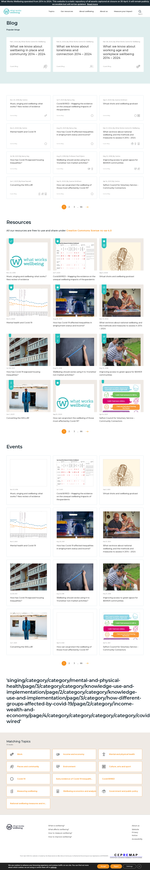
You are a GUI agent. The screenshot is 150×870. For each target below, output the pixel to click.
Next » (87, 207)
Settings (129, 866)
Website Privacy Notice (135, 832)
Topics (51, 11)
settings (53, 867)
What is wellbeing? (56, 826)
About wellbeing (86, 11)
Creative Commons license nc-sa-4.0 (89, 230)
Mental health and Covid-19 (23, 132)
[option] (28, 54)
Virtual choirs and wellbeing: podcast (120, 104)
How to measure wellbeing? (60, 833)
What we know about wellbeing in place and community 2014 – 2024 (120, 50)
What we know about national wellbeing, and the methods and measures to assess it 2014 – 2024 (74, 54)
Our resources (67, 11)
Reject (116, 866)
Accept (103, 866)
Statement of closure (26, 46)
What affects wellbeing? (58, 829)
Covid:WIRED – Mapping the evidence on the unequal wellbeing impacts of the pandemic (74, 107)
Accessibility (137, 839)
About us (104, 11)
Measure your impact (123, 11)
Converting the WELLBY (21, 185)
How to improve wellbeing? (60, 837)
